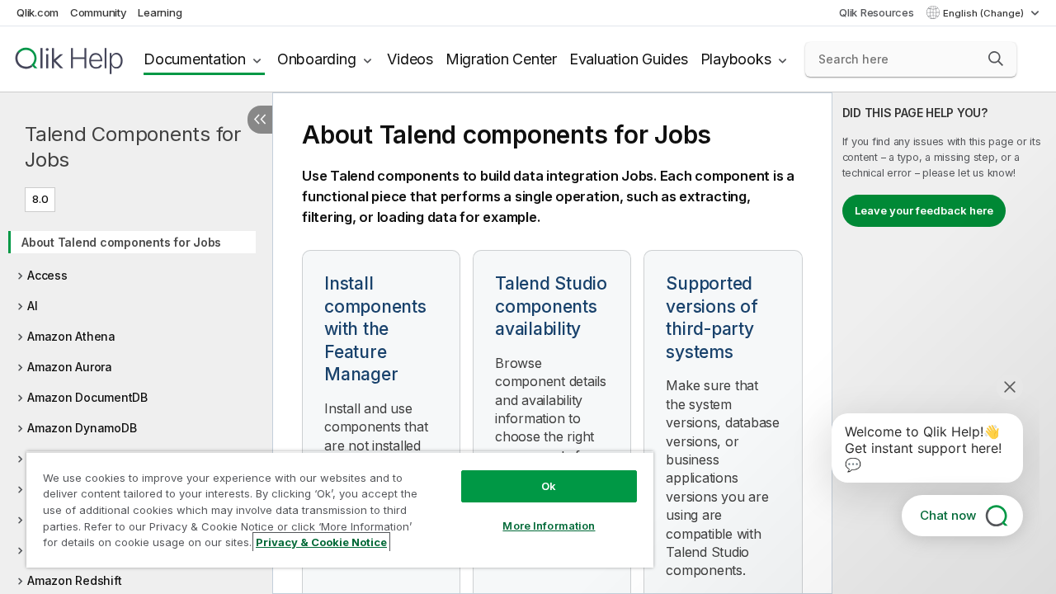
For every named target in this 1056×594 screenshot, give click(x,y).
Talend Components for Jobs (133, 147)
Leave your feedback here (924, 210)
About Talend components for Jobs (121, 242)
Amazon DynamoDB (81, 428)
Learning (160, 12)
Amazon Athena (71, 336)
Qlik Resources (876, 12)
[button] (995, 58)
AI (32, 306)
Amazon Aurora (69, 367)
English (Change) (984, 13)
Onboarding (316, 59)
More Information (548, 525)
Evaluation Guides (628, 59)
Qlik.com (37, 12)
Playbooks (735, 59)
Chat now (948, 515)
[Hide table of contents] (260, 120)
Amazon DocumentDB (87, 397)
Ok (548, 486)
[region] (339, 509)
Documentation (195, 59)
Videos (410, 59)
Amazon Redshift (74, 580)
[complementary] (944, 343)
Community (98, 12)
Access (47, 275)
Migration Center (501, 59)
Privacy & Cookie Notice (321, 542)
